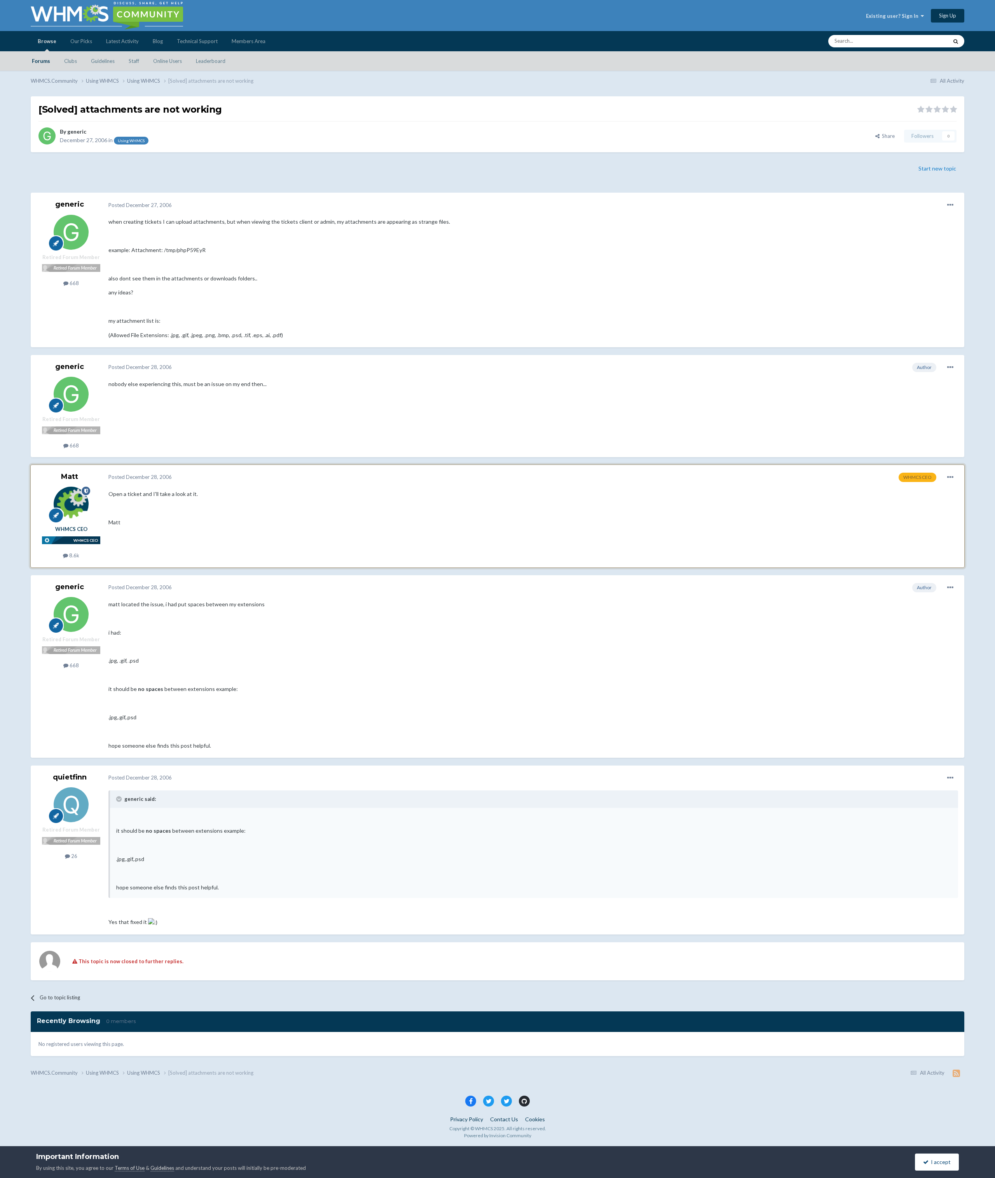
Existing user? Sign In (893, 16)
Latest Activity (122, 41)
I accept (940, 1162)
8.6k (73, 555)
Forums (41, 61)
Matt (69, 476)
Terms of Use (130, 1168)
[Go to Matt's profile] (71, 504)
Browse (47, 41)
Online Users (167, 61)
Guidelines (103, 61)
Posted (140, 205)
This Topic (926, 41)
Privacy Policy (466, 1119)
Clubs (70, 61)
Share (887, 136)
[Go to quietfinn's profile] (71, 804)
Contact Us (504, 1119)
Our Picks (81, 41)
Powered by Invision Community (497, 1135)
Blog (158, 41)
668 (73, 283)
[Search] (955, 41)
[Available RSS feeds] (956, 1073)
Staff (134, 61)
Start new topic (937, 168)
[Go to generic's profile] (47, 135)
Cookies (535, 1119)
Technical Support (197, 41)
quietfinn (70, 777)
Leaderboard (210, 61)
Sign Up (947, 15)
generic (76, 131)
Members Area (248, 41)
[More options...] (950, 205)
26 (73, 856)
